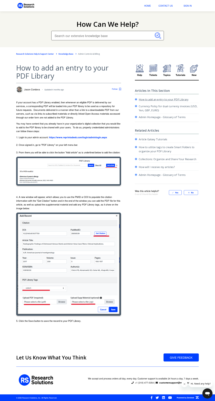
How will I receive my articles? (157, 167)
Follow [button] (115, 89)
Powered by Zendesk (185, 397)
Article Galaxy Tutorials (153, 139)
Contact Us (165, 5)
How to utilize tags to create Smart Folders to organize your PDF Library (167, 149)
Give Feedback (181, 357)
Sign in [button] (188, 5)
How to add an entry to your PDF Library (163, 99)
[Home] (25, 6)
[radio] (175, 192)
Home (147, 5)
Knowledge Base (66, 54)
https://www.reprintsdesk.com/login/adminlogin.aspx (78, 137)
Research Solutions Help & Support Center (35, 54)
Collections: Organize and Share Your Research (167, 159)
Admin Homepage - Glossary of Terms (162, 117)
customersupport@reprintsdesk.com (179, 382)
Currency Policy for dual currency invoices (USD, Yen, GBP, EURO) (168, 108)
